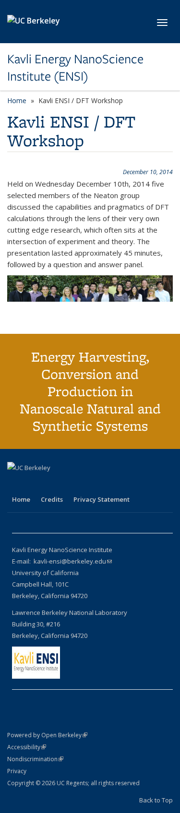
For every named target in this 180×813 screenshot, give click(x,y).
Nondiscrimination (35, 759)
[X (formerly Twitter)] (16, 484)
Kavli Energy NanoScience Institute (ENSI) (75, 67)
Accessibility (26, 747)
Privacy (16, 771)
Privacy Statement (101, 499)
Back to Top (156, 800)
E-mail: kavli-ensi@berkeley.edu (62, 561)
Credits (52, 499)
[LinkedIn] (34, 484)
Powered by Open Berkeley (47, 735)
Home (16, 100)
